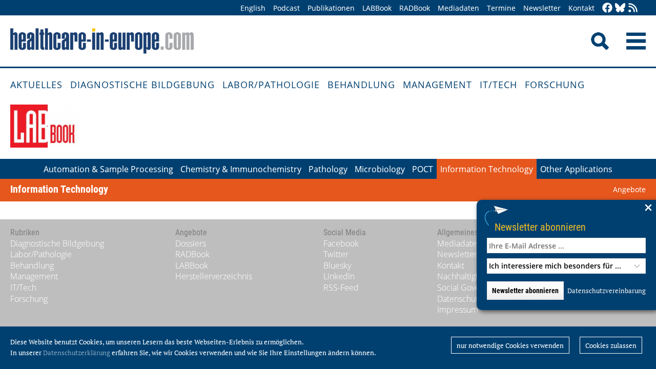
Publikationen (331, 8)
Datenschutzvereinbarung (606, 290)
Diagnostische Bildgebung (142, 84)
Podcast (286, 8)
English (252, 8)
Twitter (335, 254)
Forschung (555, 84)
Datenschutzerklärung (76, 352)
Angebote (629, 189)
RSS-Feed (341, 287)
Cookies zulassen (611, 345)
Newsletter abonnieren (540, 227)
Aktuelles (36, 84)
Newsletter (542, 8)
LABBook (377, 8)
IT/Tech (498, 84)
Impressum (457, 309)
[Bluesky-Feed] (620, 8)
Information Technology (486, 169)
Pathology (328, 169)
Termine (501, 8)
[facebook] (607, 8)
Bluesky (337, 265)
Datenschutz (459, 298)
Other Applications (576, 169)
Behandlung (361, 84)
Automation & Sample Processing (108, 169)
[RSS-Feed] (633, 8)
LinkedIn (339, 276)
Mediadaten (458, 8)
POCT (422, 169)
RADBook (414, 8)
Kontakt (581, 8)
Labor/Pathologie (271, 84)
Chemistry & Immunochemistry (240, 169)
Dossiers (190, 243)
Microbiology (380, 169)
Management (437, 84)
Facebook (341, 243)
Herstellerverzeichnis (213, 276)
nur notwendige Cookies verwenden (510, 345)
